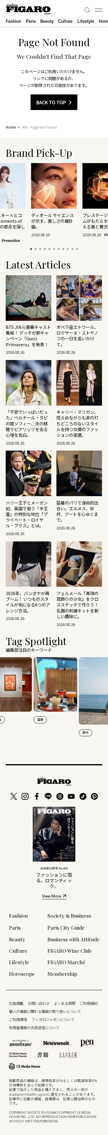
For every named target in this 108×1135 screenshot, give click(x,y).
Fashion (13, 21)
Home (11, 127)
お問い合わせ (39, 1003)
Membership (62, 973)
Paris (31, 21)
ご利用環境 (18, 1019)
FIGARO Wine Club (69, 950)
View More (51, 897)
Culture (65, 21)
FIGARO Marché (66, 961)
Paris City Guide (66, 927)
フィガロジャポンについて (53, 1019)
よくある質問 (64, 1003)
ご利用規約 (89, 1003)
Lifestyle (85, 21)
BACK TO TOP (51, 102)
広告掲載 (16, 1003)
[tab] (31, 249)
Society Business (69, 915)
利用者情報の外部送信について (34, 1027)
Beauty (47, 21)
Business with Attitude (73, 939)
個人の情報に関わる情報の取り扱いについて (45, 1011)
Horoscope (22, 973)
